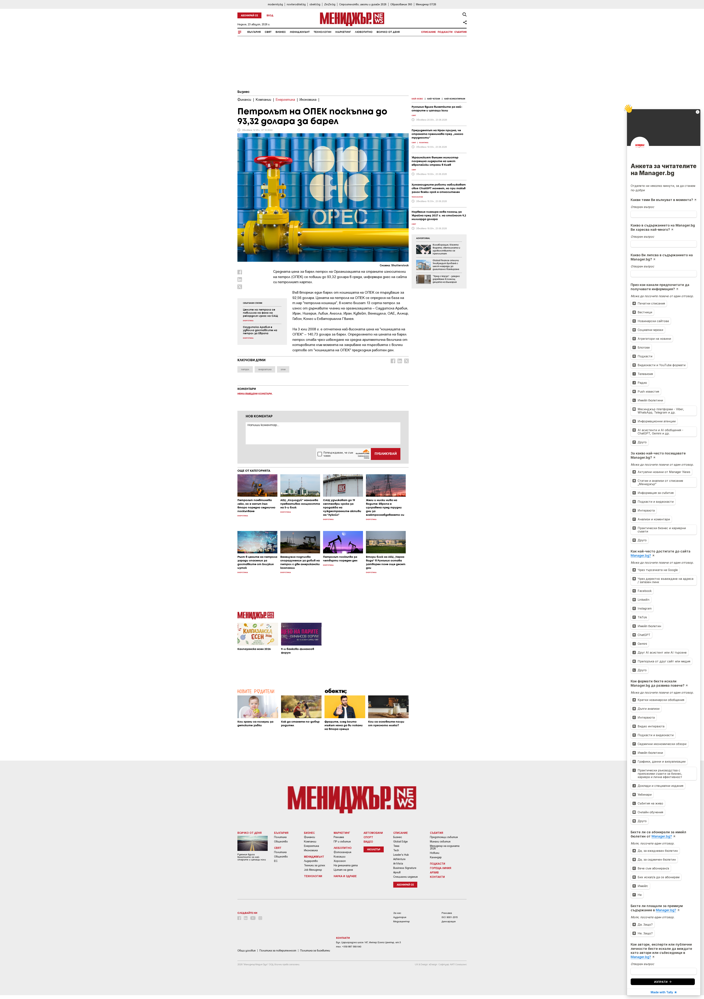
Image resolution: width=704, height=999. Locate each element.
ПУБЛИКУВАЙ (386, 453)
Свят (268, 32)
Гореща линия (440, 868)
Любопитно (364, 32)
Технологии (322, 32)
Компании (310, 841)
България (254, 32)
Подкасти (445, 32)
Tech (396, 850)
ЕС (276, 861)
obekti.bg (314, 4)
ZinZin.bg (329, 4)
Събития (460, 32)
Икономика (311, 850)
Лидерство (311, 861)
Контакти (437, 876)
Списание (428, 32)
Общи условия (246, 950)
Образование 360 (401, 4)
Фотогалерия (342, 852)
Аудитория (399, 917)
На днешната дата (346, 865)
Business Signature (404, 868)
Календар (436, 857)
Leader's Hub (401, 854)
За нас (397, 913)
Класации (339, 856)
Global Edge (400, 841)
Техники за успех (314, 865)
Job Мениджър (313, 870)
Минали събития (440, 841)
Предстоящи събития (444, 837)
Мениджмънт (300, 32)
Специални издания (405, 876)
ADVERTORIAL (423, 238)
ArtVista (398, 863)
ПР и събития (342, 841)
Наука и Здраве (345, 876)
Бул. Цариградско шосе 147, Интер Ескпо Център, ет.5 (368, 942)
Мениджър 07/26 (426, 4)
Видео (368, 841)
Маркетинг (343, 32)
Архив (397, 872)
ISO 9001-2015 (450, 917)
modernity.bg (275, 4)
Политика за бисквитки (315, 950)
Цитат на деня (343, 870)
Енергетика (311, 846)
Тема (396, 846)
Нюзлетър (373, 850)
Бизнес (281, 32)
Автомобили (373, 832)
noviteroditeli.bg (296, 4)
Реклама (339, 837)
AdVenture (399, 859)
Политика (280, 837)
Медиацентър (401, 921)
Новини (434, 853)
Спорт (368, 837)
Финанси (309, 837)
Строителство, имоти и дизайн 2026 (362, 4)
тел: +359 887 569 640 (348, 946)
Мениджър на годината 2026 (444, 847)
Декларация (449, 921)
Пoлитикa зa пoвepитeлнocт (277, 950)
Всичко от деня (388, 32)
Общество (281, 841)
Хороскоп (340, 861)
